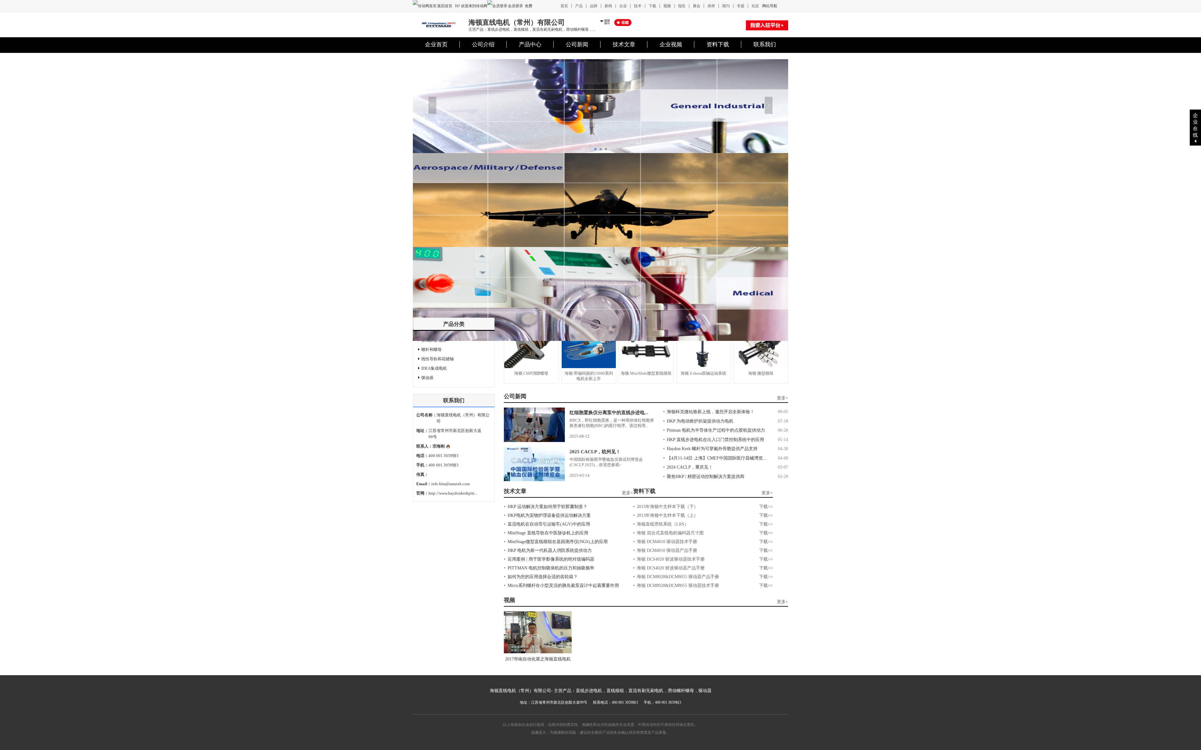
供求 (711, 6)
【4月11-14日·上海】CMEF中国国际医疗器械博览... (717, 458)
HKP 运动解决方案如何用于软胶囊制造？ (547, 506)
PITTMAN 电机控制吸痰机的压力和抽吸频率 (551, 568)
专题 (740, 6)
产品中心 (530, 44)
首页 (564, 6)
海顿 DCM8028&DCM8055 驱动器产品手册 (678, 576)
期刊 (726, 6)
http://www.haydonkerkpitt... (452, 493)
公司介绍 (483, 44)
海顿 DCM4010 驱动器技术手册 (667, 541)
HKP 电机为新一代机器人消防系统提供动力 (550, 550)
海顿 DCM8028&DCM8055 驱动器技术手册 (678, 585)
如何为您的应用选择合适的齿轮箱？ (543, 576)
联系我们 (764, 44)
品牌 (593, 6)
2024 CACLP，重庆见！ (690, 467)
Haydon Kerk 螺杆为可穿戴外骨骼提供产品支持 (712, 448)
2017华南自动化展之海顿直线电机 (538, 659)
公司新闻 (577, 44)
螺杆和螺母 (431, 349)
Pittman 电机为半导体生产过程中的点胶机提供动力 (716, 430)
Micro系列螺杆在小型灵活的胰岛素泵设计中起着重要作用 (563, 585)
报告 (682, 6)
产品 (579, 6)
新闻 (608, 6)
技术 (637, 6)
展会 (696, 6)
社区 (755, 6)
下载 (652, 6)
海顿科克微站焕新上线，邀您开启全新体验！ (710, 411)
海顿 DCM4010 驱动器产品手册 (667, 550)
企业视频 (671, 44)
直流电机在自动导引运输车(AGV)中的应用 (549, 524)
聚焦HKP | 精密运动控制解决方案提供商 (705, 476)
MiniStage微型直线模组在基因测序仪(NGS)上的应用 (558, 541)
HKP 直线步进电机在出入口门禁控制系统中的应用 (715, 439)
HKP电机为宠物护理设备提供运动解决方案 (549, 515)
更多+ (782, 398)
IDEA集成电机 (434, 368)
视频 (667, 6)
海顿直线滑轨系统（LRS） (663, 524)
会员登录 (515, 6)
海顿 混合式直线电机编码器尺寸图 (670, 533)
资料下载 (718, 44)
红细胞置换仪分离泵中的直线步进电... (609, 412)
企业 (623, 6)
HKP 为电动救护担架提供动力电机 (700, 421)
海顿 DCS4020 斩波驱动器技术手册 (671, 559)
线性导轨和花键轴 (437, 359)
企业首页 (436, 44)
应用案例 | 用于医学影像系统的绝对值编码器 (551, 559)
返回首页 (445, 6)
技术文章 (624, 44)
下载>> (766, 506)
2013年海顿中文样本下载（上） (667, 515)
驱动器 (427, 377)
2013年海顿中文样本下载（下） (667, 506)
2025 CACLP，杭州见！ (595, 451)
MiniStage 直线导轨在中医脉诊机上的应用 (548, 533)
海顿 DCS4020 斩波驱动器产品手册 (671, 568)
